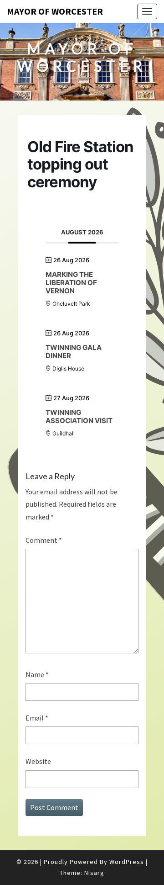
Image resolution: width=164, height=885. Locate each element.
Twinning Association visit (79, 416)
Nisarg (94, 873)
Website (38, 761)
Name (37, 674)
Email (37, 717)
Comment (44, 540)
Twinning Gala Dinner (74, 351)
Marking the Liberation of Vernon (71, 282)
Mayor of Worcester (55, 11)
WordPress (126, 862)
